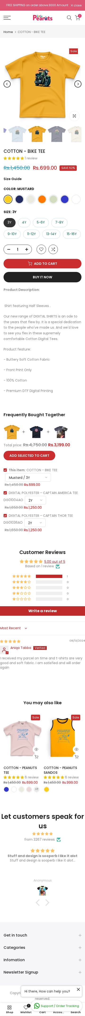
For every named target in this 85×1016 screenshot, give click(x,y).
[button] (14, 159)
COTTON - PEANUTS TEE (20, 771)
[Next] (77, 85)
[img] (10, 642)
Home (8, 33)
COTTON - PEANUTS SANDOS (60, 771)
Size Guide (13, 180)
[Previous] (7, 85)
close (77, 6)
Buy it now (42, 278)
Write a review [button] (42, 612)
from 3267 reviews (39, 840)
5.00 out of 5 (54, 562)
